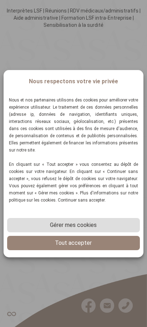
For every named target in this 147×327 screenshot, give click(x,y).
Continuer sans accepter (81, 200)
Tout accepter (73, 242)
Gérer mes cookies (73, 225)
